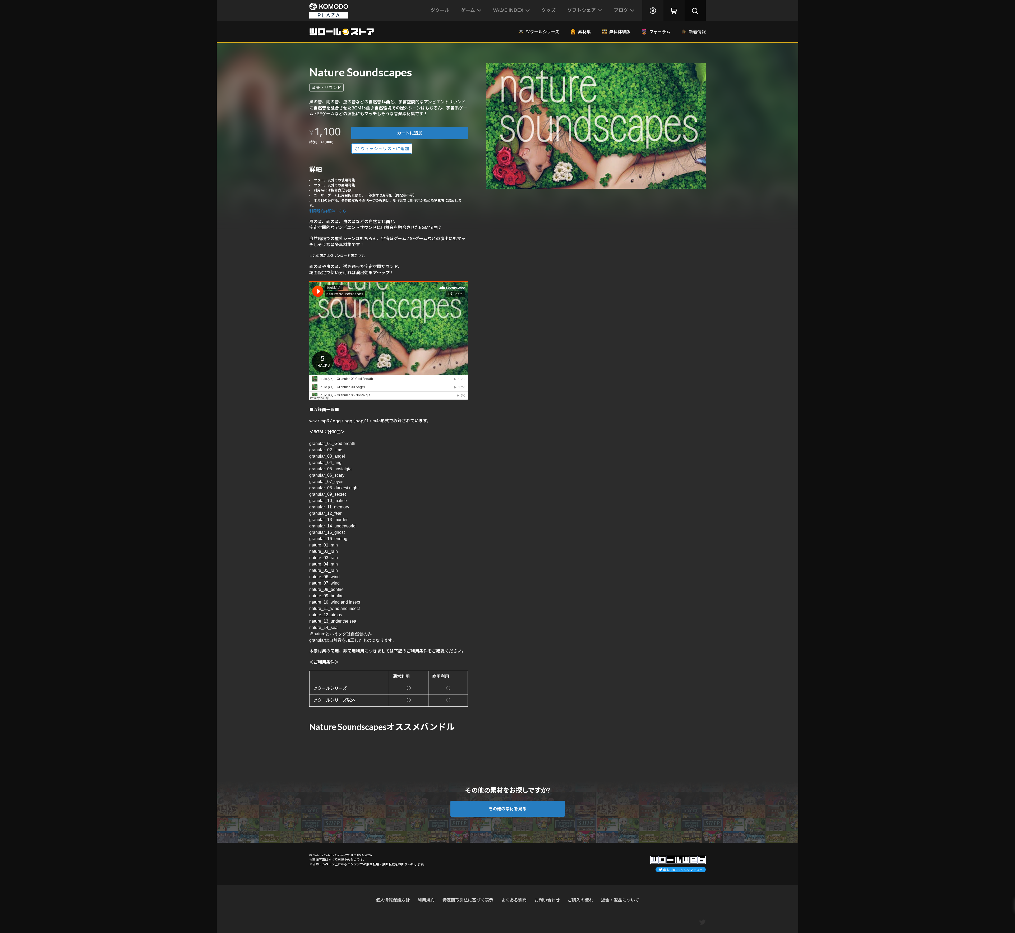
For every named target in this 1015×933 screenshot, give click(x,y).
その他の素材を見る (507, 808)
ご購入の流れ (580, 899)
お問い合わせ (547, 899)
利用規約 (426, 899)
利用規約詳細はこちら (327, 211)
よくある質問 (514, 899)
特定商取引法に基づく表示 (467, 899)
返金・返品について (620, 899)
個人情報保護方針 (393, 899)
